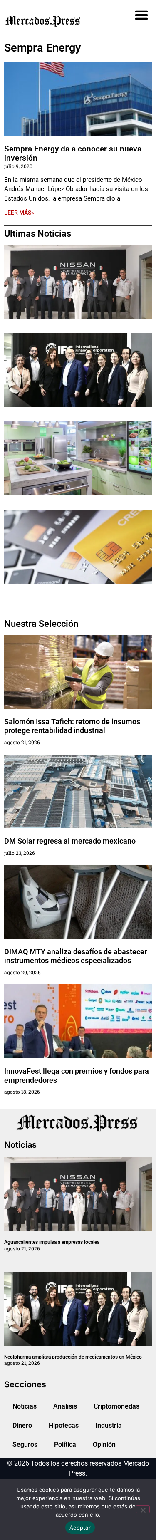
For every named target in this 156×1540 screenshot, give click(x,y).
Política (65, 1444)
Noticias (24, 1406)
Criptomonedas (116, 1406)
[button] (141, 14)
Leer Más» (19, 212)
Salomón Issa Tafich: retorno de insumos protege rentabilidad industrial (72, 726)
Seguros (24, 1444)
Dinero (22, 1425)
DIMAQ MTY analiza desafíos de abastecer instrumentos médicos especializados (75, 956)
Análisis (65, 1406)
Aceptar (80, 1527)
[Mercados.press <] (54, 21)
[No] (143, 1509)
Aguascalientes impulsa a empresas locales (51, 1242)
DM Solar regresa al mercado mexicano (70, 841)
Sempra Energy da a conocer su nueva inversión (72, 153)
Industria (108, 1425)
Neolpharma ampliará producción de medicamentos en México (73, 1357)
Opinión (104, 1444)
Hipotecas (64, 1425)
